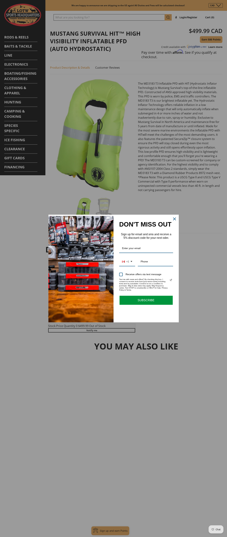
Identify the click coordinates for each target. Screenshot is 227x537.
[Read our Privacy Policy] (171, 280)
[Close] (174, 219)
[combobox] (127, 261)
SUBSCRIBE (146, 300)
